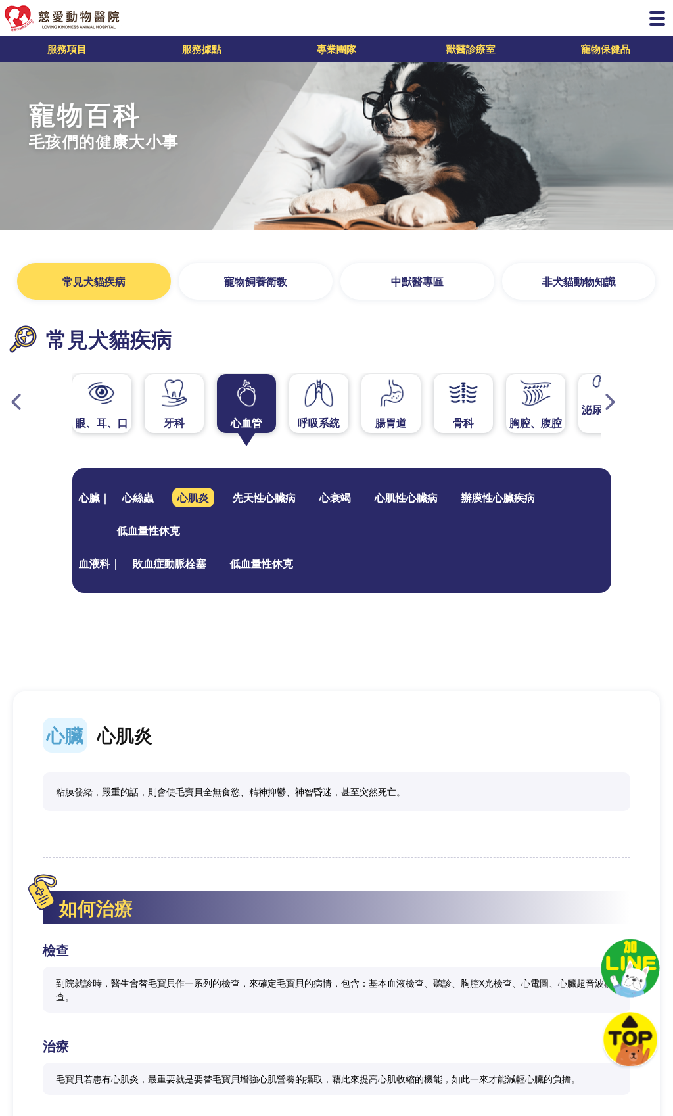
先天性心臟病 (264, 497)
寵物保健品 (605, 48)
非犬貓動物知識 (579, 281)
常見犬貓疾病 (94, 281)
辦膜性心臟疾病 (498, 497)
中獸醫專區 (417, 281)
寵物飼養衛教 (255, 281)
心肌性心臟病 (406, 497)
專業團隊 (336, 48)
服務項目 (67, 48)
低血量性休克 (148, 530)
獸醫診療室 (471, 48)
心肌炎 (193, 497)
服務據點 (201, 48)
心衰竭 (335, 497)
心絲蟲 (138, 497)
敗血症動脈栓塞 (169, 563)
